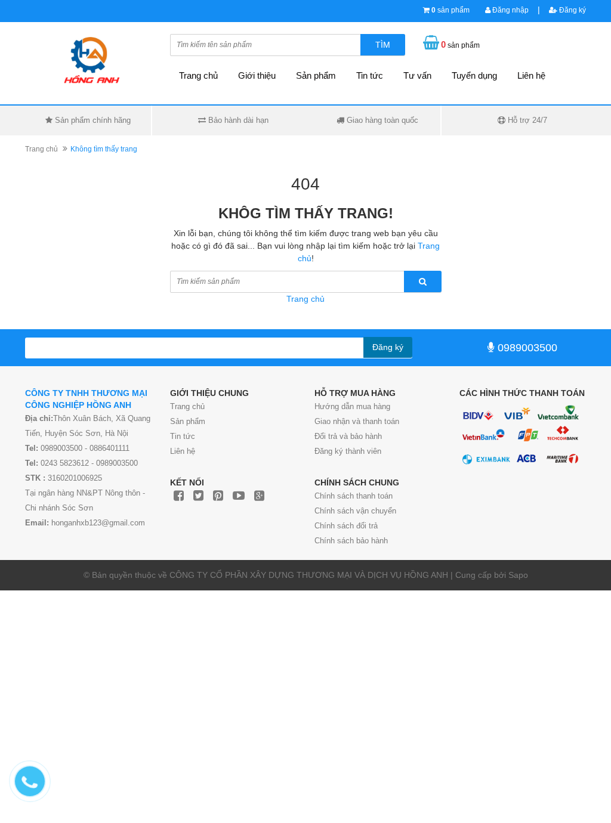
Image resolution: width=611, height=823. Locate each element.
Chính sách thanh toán (353, 495)
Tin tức (369, 75)
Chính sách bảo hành (351, 540)
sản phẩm (450, 10)
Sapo (518, 575)
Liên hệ (531, 75)
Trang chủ (187, 406)
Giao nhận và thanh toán (356, 421)
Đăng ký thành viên (347, 451)
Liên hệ (182, 451)
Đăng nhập (509, 10)
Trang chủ (198, 75)
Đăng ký (571, 10)
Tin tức (182, 436)
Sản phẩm (187, 421)
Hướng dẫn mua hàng (352, 406)
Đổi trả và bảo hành (348, 436)
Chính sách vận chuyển (355, 510)
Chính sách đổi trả (346, 525)
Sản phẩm (316, 75)
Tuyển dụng (474, 75)
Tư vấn (417, 75)
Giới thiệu (257, 75)
